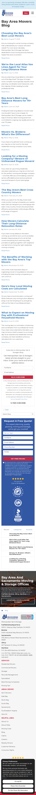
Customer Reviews (8, 746)
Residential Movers (8, 664)
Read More (5, 58)
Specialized (5, 678)
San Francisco (6, 693)
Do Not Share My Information (18, 790)
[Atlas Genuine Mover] (27, 617)
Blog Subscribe (18, 377)
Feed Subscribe (19, 403)
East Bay (4, 696)
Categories (18, 529)
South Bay (5, 703)
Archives (29, 529)
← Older (6, 410)
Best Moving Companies (10, 682)
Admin (6, 39)
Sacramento (5, 707)
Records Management (9, 675)
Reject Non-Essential (18, 786)
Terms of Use (14, 399)
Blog (3, 732)
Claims (3, 736)
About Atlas (5, 725)
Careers (4, 739)
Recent (6, 529)
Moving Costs (6, 729)
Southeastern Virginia (9, 711)
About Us (4, 721)
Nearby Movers (7, 743)
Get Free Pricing (18, 459)
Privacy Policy (23, 399)
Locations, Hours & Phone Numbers (18, 601)
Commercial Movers (8, 668)
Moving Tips (5, 685)
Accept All (18, 781)
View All (4, 714)
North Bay (5, 700)
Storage (4, 671)
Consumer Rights (7, 750)
